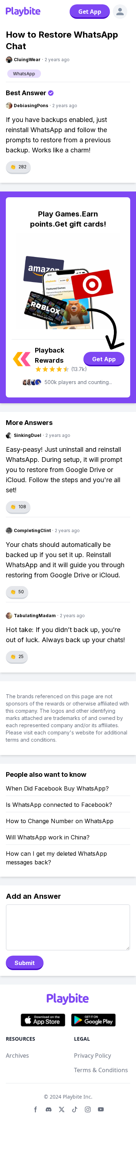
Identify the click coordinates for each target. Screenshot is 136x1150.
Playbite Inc (77, 1096)
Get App (89, 12)
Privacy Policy (92, 1056)
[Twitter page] (62, 1109)
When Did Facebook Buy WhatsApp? (57, 788)
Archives (17, 1056)
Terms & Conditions (101, 1070)
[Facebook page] (35, 1109)
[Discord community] (48, 1109)
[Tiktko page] (75, 1109)
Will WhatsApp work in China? (48, 837)
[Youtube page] (101, 1109)
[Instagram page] (88, 1109)
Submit (25, 962)
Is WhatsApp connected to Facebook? (59, 804)
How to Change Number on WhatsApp (60, 821)
